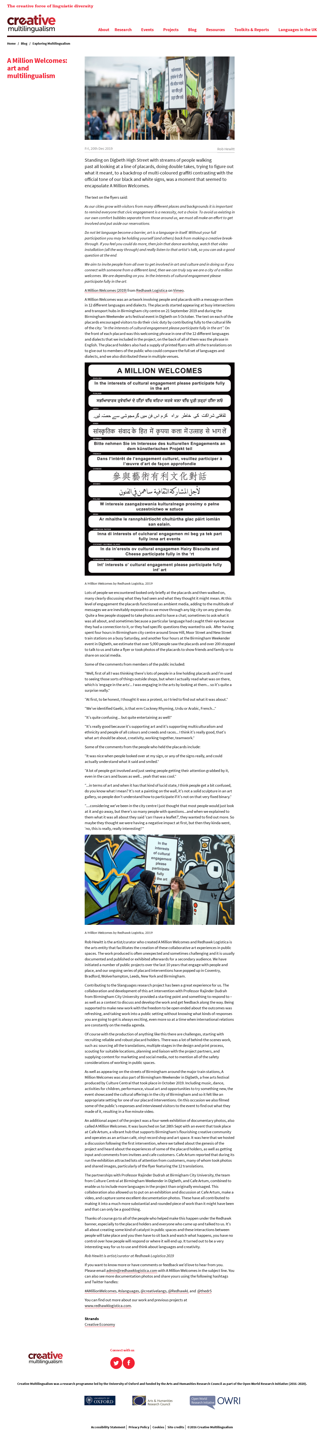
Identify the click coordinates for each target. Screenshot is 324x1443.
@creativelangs (154, 1290)
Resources (215, 29)
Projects (171, 29)
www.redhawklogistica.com (108, 1305)
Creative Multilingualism (31, 23)
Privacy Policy (139, 1427)
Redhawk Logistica (151, 290)
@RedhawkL (178, 1290)
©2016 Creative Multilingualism (210, 1427)
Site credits (175, 1427)
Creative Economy (100, 1324)
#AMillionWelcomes (100, 1290)
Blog (192, 29)
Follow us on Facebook (129, 1363)
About (103, 29)
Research (123, 29)
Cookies (158, 1427)
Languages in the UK (297, 29)
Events (147, 29)
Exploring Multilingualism (51, 43)
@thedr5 (204, 1290)
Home (11, 43)
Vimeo (178, 290)
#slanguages (128, 1290)
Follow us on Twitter (116, 1363)
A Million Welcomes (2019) (106, 290)
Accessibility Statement (108, 1427)
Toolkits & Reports (251, 29)
